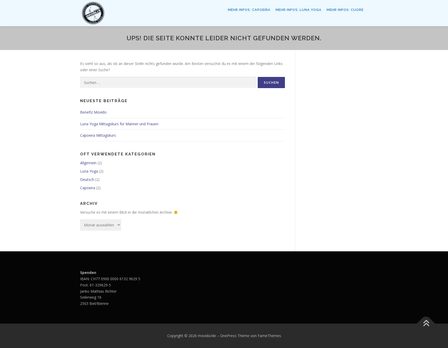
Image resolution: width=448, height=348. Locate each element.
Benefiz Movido (93, 112)
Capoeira (87, 187)
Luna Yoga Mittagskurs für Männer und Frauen (119, 123)
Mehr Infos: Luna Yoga (298, 10)
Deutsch (87, 179)
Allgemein (88, 162)
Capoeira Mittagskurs (98, 135)
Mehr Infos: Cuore (345, 10)
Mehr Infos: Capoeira (249, 10)
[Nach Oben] (426, 323)
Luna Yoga (89, 171)
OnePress (228, 335)
